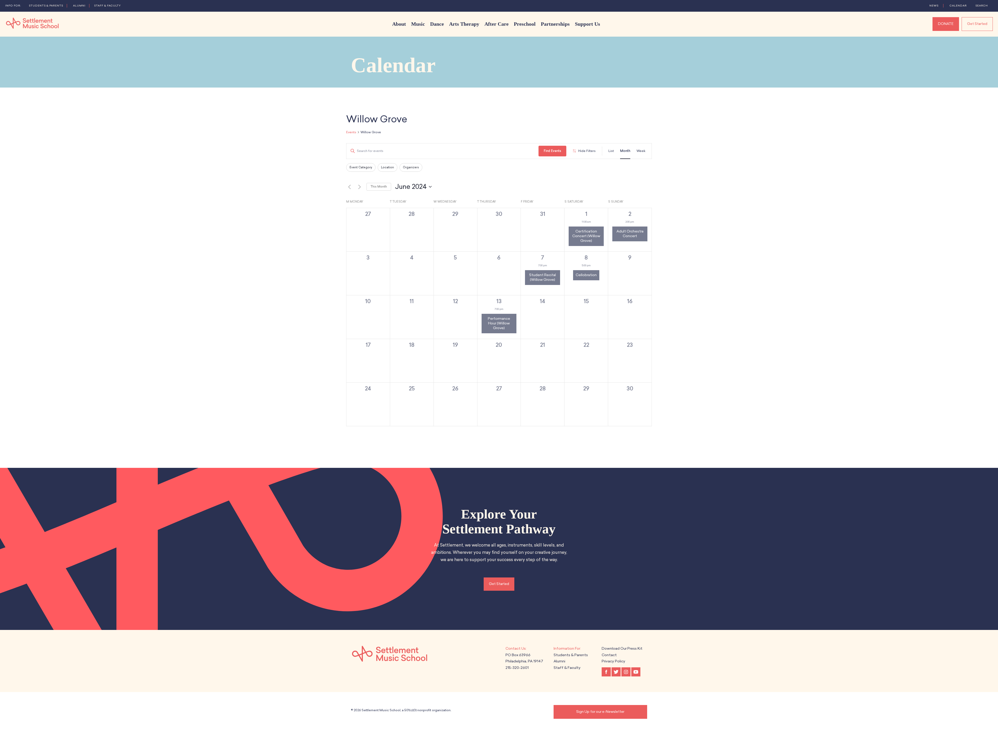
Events (351, 132)
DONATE (946, 24)
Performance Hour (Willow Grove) (499, 323)
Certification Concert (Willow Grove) (586, 236)
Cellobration (586, 275)
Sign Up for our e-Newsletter (600, 711)
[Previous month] (349, 187)
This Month (379, 186)
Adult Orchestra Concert (630, 233)
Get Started (977, 24)
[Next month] (359, 187)
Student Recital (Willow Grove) (542, 277)
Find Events (552, 151)
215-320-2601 (517, 668)
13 (499, 301)
